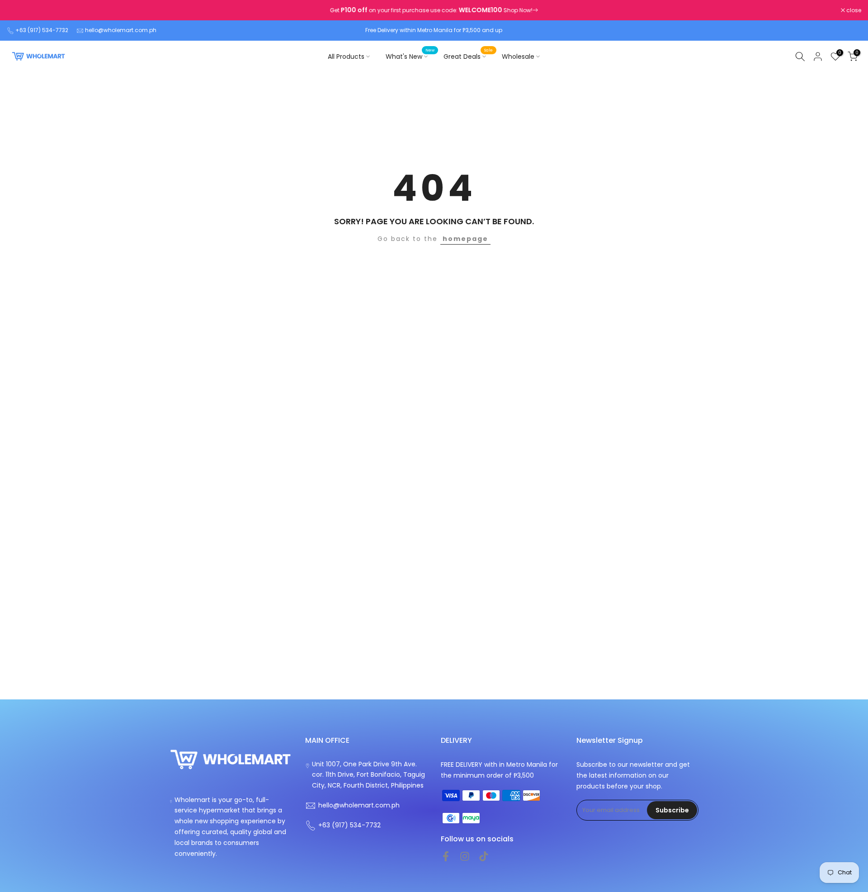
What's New (410, 56)
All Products (346, 56)
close (19, 10)
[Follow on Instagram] (465, 856)
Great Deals (468, 56)
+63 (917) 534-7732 (41, 30)
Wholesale (518, 56)
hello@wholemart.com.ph (120, 30)
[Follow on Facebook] (446, 856)
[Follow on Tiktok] (484, 856)
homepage (465, 238)
